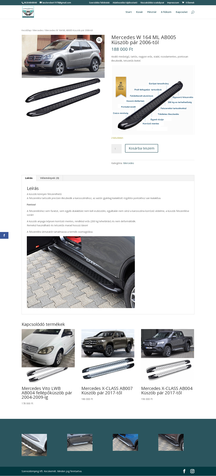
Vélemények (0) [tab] (49, 178)
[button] (99, 40)
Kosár (139, 12)
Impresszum (173, 3)
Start (129, 12)
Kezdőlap (26, 30)
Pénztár (152, 12)
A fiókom (166, 12)
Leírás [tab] (29, 178)
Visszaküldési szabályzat (152, 3)
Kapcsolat (182, 12)
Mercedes (38, 30)
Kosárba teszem (141, 148)
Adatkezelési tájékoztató (125, 3)
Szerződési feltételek (99, 3)
